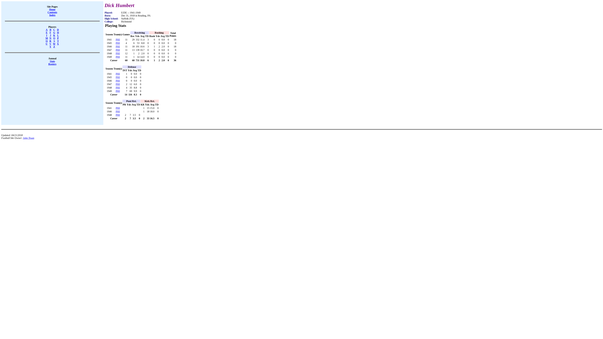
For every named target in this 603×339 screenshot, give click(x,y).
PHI (118, 39)
